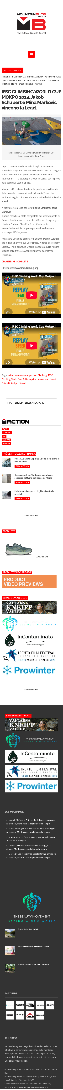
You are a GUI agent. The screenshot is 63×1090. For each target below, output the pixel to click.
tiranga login (15, 837)
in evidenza (17, 77)
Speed (21, 84)
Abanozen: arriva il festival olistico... (34, 947)
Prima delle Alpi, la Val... (28, 929)
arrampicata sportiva (41, 77)
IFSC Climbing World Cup (14, 80)
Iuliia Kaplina (33, 80)
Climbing (6, 77)
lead (49, 80)
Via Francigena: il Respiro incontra (33, 964)
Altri (5, 429)
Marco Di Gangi (16, 854)
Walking (6, 443)
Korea (42, 80)
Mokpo (14, 84)
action (26, 77)
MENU (31, 4)
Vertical (38, 84)
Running (6, 433)
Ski (4, 436)
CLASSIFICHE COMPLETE (15, 261)
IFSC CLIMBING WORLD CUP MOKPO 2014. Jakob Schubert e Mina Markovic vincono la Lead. (31, 100)
